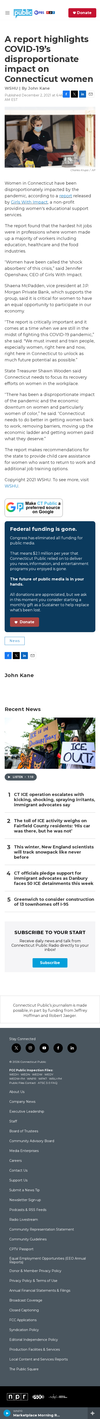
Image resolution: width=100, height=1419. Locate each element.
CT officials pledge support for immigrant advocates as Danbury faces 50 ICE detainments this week (53, 878)
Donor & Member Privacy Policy (35, 1271)
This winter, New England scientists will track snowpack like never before (54, 852)
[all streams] (94, 1413)
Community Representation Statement (41, 1230)
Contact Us (18, 1171)
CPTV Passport (21, 1249)
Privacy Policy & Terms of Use (33, 1281)
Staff (13, 1121)
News (15, 641)
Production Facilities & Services (34, 1350)
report (65, 195)
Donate (84, 13)
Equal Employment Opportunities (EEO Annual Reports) (47, 1260)
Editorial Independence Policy (33, 1340)
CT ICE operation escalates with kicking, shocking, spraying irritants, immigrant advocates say (54, 799)
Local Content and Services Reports (38, 1359)
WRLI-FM (55, 1078)
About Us (16, 1092)
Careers (15, 1161)
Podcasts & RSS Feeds (27, 1210)
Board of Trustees (23, 1131)
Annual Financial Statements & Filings (39, 1291)
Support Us (18, 1180)
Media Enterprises (24, 1151)
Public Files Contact (22, 1083)
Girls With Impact (29, 202)
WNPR (31, 1078)
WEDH (14, 1074)
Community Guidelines (28, 1239)
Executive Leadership (26, 1112)
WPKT (42, 1078)
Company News (22, 1102)
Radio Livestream (23, 1220)
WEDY (48, 1074)
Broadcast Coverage (25, 1300)
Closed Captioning (24, 1310)
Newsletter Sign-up (25, 1200)
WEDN (25, 1074)
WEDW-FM (17, 1078)
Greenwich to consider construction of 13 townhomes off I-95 (54, 902)
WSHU (11, 486)
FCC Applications (23, 1320)
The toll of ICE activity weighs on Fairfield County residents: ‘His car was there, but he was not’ (52, 826)
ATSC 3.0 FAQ (47, 1083)
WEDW (37, 1074)
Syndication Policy (24, 1330)
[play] (7, 1413)
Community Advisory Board (31, 1141)
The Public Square (24, 1369)
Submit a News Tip (24, 1190)
